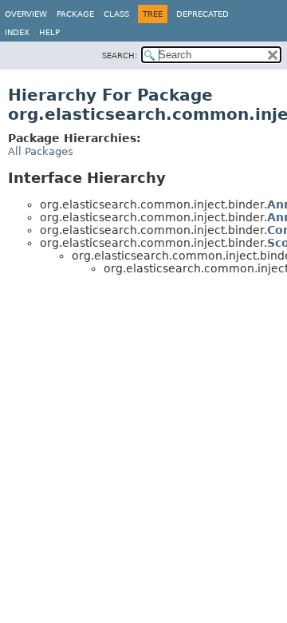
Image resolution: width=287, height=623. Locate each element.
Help (49, 32)
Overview (26, 14)
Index (17, 32)
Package (75, 14)
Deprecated (202, 14)
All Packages (40, 151)
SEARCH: (119, 55)
